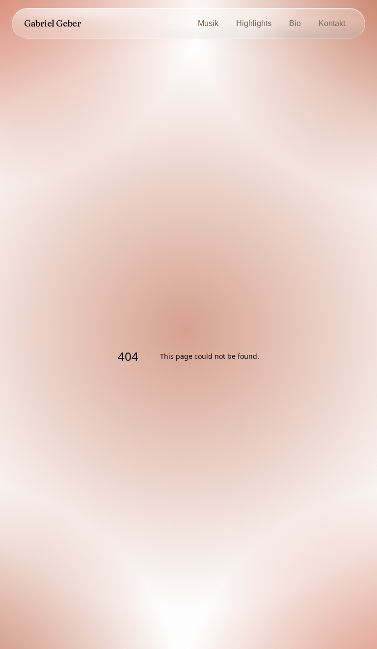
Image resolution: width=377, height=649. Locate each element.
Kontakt (332, 23)
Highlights (253, 23)
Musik (208, 23)
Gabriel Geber (52, 23)
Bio (295, 23)
